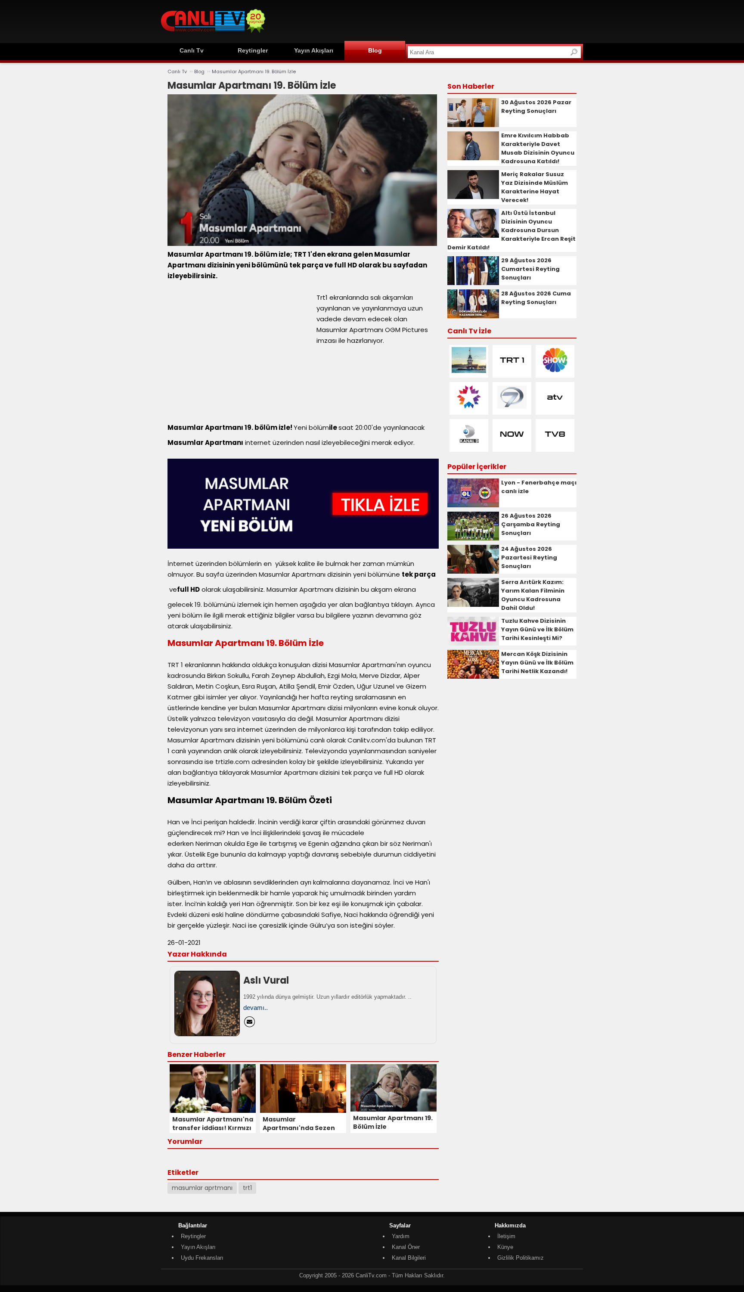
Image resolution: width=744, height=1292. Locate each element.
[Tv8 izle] (555, 445)
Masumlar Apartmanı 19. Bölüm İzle (254, 71)
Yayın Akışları (313, 50)
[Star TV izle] (469, 408)
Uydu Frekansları (202, 1258)
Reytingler (253, 50)
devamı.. (255, 1007)
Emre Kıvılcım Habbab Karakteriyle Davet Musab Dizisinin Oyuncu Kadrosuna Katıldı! (537, 148)
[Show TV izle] (555, 371)
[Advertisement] (426, 20)
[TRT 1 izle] (512, 371)
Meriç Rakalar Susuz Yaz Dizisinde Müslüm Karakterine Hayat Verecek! (534, 187)
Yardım (400, 1236)
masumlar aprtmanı (202, 1187)
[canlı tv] (213, 34)
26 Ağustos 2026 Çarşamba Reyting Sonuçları (530, 524)
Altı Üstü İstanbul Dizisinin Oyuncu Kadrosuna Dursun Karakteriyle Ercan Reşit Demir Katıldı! (511, 230)
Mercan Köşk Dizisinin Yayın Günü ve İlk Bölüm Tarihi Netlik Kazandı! (537, 662)
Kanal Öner (406, 1247)
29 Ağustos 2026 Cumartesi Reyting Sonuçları (530, 269)
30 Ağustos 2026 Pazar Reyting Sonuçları (536, 106)
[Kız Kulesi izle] (469, 371)
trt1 (247, 1187)
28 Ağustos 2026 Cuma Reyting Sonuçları (536, 297)
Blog (375, 50)
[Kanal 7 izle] (512, 408)
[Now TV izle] (512, 445)
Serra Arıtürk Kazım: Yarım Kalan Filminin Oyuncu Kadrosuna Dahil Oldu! (532, 595)
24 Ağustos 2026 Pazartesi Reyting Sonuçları (529, 557)
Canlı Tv (192, 50)
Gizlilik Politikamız (520, 1258)
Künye (505, 1247)
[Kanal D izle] (469, 445)
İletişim (506, 1236)
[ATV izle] (555, 408)
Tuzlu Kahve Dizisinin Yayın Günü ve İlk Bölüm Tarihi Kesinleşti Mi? (537, 629)
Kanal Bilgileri (409, 1258)
